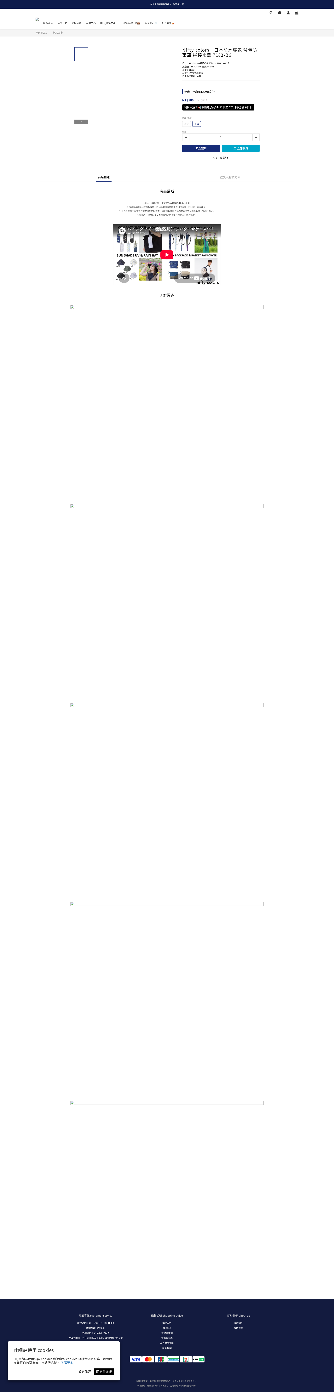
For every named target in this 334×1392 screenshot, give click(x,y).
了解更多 (67, 1362)
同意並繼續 (104, 1371)
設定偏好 (84, 1371)
